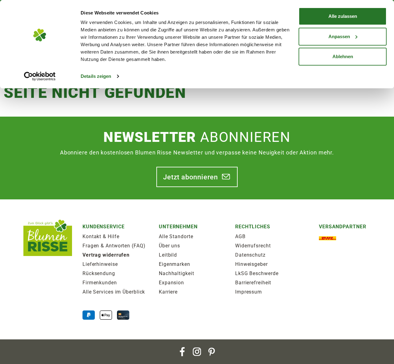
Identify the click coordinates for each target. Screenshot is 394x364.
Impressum (248, 292)
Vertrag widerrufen (106, 255)
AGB (240, 236)
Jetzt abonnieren (190, 177)
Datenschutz (250, 255)
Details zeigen (96, 76)
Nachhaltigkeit (176, 273)
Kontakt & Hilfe (100, 236)
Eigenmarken (174, 264)
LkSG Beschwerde (257, 273)
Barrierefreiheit (253, 283)
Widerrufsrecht (253, 246)
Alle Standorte (176, 236)
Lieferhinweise (100, 264)
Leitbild (168, 255)
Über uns (169, 246)
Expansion (171, 283)
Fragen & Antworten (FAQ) (114, 246)
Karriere (168, 292)
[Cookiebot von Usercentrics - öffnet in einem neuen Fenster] (40, 76)
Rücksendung (98, 273)
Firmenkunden (99, 283)
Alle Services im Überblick (113, 292)
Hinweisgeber (251, 264)
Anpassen (339, 36)
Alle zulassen (342, 16)
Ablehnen (342, 56)
